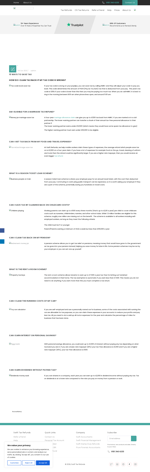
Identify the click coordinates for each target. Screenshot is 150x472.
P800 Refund (51, 451)
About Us (27, 3)
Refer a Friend (98, 10)
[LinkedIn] (2, 241)
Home (16, 3)
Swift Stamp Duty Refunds (88, 444)
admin (33, 71)
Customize (14, 463)
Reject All (28, 463)
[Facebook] (2, 230)
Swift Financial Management (88, 440)
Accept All (43, 463)
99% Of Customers (118, 23)
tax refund (58, 156)
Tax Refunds (66, 10)
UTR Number (51, 444)
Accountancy (72, 50)
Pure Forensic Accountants (88, 447)
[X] (2, 236)
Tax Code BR (50, 447)
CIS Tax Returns (82, 10)
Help (16, 440)
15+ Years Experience (30, 23)
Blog (64, 50)
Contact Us (49, 437)
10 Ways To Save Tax (86, 50)
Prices (117, 10)
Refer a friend (20, 437)
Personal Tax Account (54, 440)
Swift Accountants (84, 437)
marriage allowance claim (64, 117)
